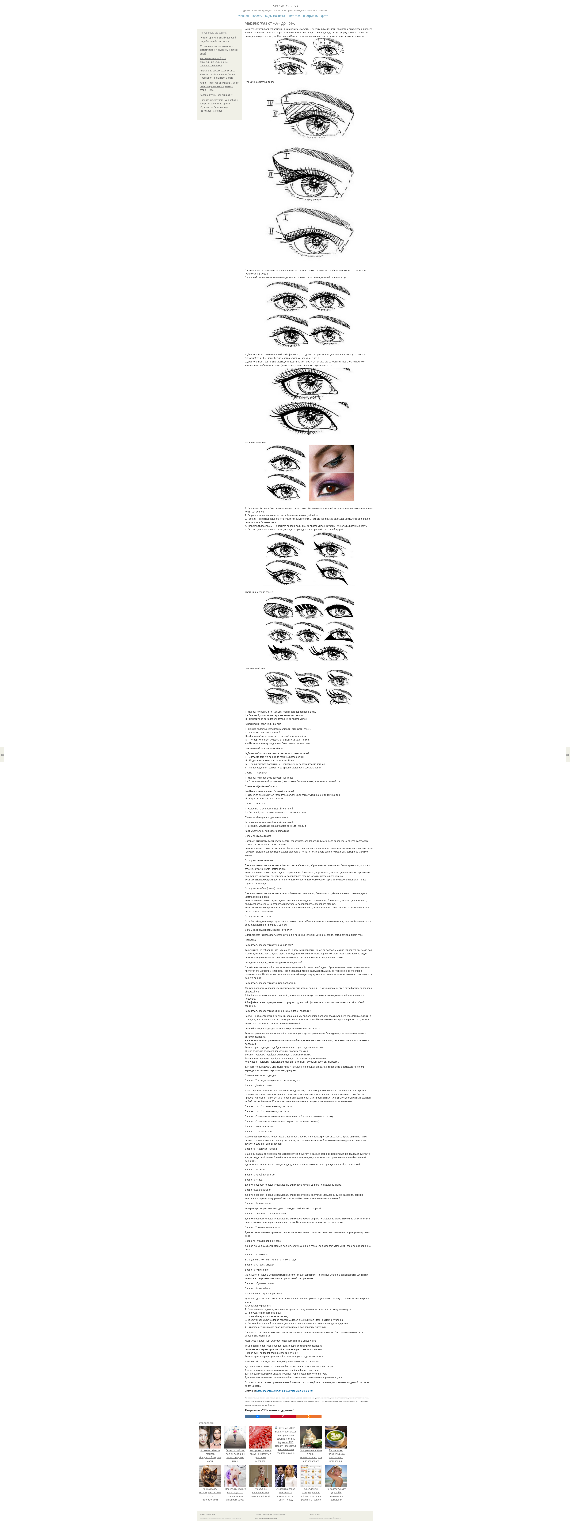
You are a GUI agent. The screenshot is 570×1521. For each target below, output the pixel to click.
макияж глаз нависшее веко (300, 1398)
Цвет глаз (294, 16)
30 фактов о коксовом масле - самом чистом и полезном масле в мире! (219, 50)
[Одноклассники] (309, 1416)
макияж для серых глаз (253, 1401)
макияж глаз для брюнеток (265, 1405)
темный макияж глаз (261, 1398)
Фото (324, 16)
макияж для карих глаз (339, 1398)
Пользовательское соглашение (274, 1514)
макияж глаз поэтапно (299, 1401)
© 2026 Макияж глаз (207, 1514)
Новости (256, 16)
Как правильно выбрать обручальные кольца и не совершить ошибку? (214, 62)
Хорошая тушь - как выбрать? (216, 95)
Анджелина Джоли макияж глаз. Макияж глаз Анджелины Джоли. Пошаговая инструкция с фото (217, 74)
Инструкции (311, 16)
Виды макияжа (275, 16)
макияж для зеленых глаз (279, 1398)
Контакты (258, 1514)
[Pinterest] (283, 1416)
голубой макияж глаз (350, 1401)
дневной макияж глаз (316, 1401)
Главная (243, 16)
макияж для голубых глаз (358, 1398)
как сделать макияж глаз (321, 1398)
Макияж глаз (285, 5)
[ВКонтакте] (257, 1416)
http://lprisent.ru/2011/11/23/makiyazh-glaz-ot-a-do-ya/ (284, 1391)
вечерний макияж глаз (333, 1401)
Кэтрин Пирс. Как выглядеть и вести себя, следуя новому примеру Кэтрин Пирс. (219, 86)
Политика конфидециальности (266, 1518)
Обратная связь (314, 1514)
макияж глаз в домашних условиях (276, 1401)
